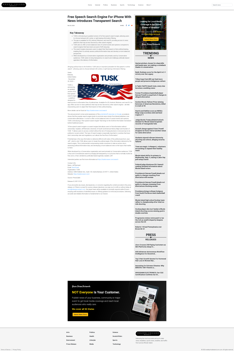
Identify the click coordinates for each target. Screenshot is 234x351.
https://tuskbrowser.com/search (96, 110)
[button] (126, 25)
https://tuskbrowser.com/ (81, 174)
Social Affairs (117, 336)
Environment (70, 340)
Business (114, 5)
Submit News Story (150, 39)
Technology (131, 5)
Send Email (75, 167)
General (97, 5)
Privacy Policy (17, 349)
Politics (105, 5)
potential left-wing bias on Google (111, 114)
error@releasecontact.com (76, 189)
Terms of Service (5, 349)
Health (91, 336)
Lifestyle (92, 340)
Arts (67, 332)
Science (140, 5)
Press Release (71, 344)
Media (91, 344)
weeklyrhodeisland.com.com (214, 349)
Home (90, 5)
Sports (122, 5)
